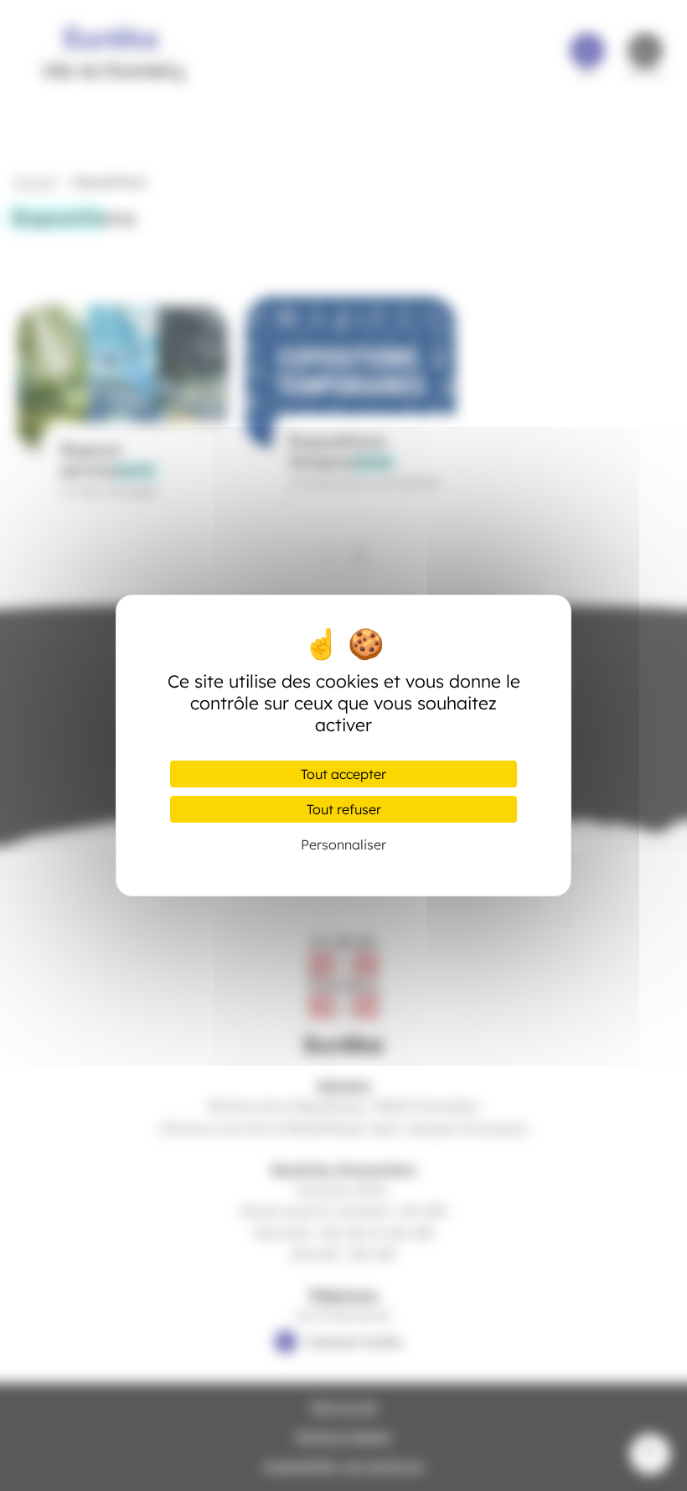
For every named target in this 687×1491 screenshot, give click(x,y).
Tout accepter (343, 774)
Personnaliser (343, 844)
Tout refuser (344, 809)
